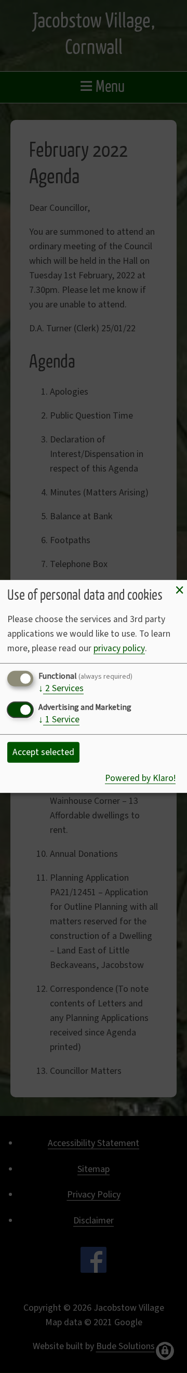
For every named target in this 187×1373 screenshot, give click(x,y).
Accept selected (43, 752)
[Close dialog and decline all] (179, 590)
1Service (58, 720)
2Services (61, 689)
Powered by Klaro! (140, 778)
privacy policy (119, 648)
